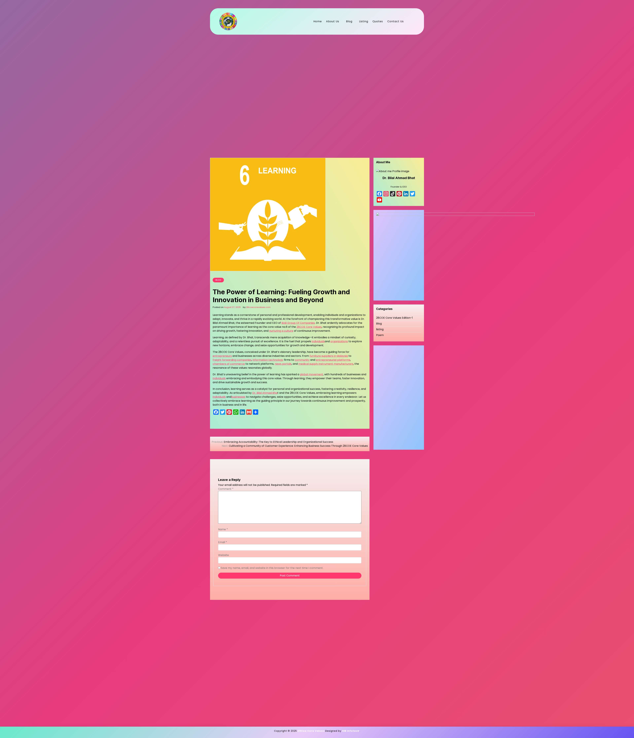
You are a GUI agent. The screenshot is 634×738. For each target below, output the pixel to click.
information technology (268, 360)
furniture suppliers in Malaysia (329, 356)
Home (317, 21)
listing (380, 329)
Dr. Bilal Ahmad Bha (264, 393)
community (302, 360)
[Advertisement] (309, 92)
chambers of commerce (229, 364)
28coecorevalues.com (258, 307)
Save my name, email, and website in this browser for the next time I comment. (272, 568)
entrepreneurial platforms (333, 360)
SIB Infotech (350, 731)
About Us (332, 21)
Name (223, 529)
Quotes (377, 21)
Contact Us (395, 21)
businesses (238, 397)
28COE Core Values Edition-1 (394, 318)
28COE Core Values (309, 327)
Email (222, 542)
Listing (363, 21)
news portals (283, 364)
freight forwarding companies (232, 360)
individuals (318, 341)
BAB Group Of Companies (298, 323)
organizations (339, 341)
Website (223, 555)
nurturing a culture (281, 331)
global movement (311, 374)
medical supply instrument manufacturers (325, 364)
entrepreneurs (222, 356)
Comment (225, 489)
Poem (380, 335)
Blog (349, 21)
